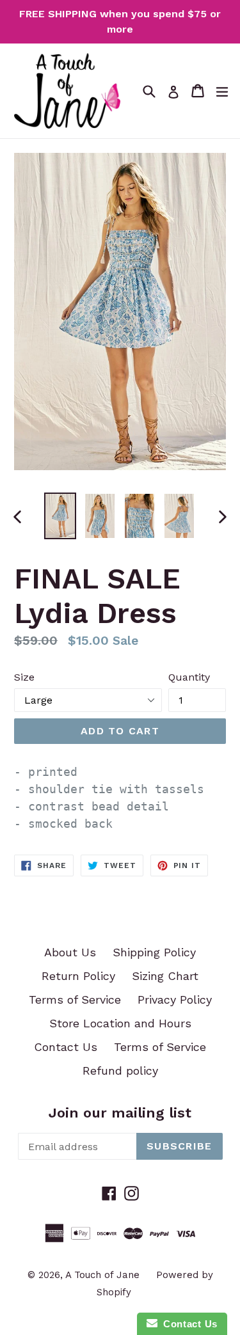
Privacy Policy (175, 999)
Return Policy (78, 976)
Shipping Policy (154, 952)
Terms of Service (75, 999)
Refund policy (120, 1070)
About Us (70, 952)
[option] (60, 515)
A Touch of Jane (102, 1275)
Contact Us (65, 1047)
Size (24, 677)
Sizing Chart (165, 976)
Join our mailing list (120, 1113)
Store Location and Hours (120, 1023)
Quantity (189, 677)
